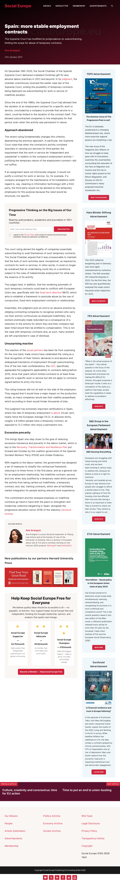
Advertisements (98, 6)
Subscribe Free (64, 229)
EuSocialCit (66, 545)
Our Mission (11, 816)
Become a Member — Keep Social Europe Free (41, 671)
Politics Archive (51, 816)
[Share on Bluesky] (45, 877)
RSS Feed (87, 816)
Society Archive (52, 831)
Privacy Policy (29, 235)
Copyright (87, 846)
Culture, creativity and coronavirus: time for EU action (29, 791)
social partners (35, 350)
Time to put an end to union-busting (86, 790)
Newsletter (62, 6)
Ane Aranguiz (12, 50)
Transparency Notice (93, 838)
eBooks (47, 6)
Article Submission (15, 831)
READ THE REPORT (99, 301)
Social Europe (18, 5)
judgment (67, 79)
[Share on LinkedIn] (57, 877)
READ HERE (99, 647)
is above (55, 412)
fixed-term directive (51, 292)
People (8, 823)
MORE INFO (98, 519)
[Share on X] (51, 877)
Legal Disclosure (91, 823)
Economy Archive (52, 823)
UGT (52, 366)
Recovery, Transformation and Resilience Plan (42, 447)
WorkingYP (52, 545)
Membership (79, 6)
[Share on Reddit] (68, 877)
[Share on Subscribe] (74, 877)
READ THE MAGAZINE (99, 197)
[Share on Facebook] (63, 877)
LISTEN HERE (99, 772)
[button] (112, 5)
